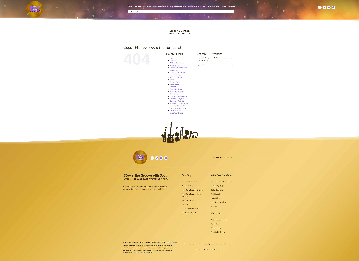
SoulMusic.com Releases (179, 103)
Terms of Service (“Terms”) (179, 106)
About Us (173, 60)
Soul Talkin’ (174, 94)
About (172, 58)
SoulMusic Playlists (177, 99)
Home (170, 33)
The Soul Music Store (177, 110)
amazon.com (160, 250)
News (172, 80)
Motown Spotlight (176, 77)
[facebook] (320, 7)
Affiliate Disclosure (177, 63)
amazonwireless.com (146, 252)
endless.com (168, 250)
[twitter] (324, 7)
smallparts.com (135, 252)
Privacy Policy (175, 82)
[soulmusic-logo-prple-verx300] (34, 2)
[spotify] (333, 7)
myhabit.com (126, 252)
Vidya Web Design (215, 249)
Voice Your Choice (176, 113)
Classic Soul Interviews (178, 68)
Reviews (173, 87)
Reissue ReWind (176, 84)
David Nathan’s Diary (177, 72)
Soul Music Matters (177, 91)
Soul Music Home (176, 89)
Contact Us (174, 70)
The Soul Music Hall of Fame (180, 108)
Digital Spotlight (175, 75)
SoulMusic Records (177, 101)
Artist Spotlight (175, 65)
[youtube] (329, 7)
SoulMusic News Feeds (178, 96)
